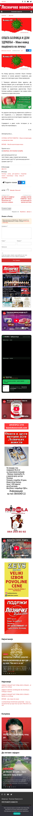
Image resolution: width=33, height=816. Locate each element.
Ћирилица (4, 1)
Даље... (8, 785)
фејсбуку (6, 151)
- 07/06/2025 (5, 777)
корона (3, 175)
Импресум (5, 799)
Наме (4, 241)
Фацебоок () (23, 211)
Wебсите (4, 247)
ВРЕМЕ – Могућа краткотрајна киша (12, 144)
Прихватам (17, 813)
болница (4, 173)
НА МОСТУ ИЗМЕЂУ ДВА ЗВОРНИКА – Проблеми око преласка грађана (8, 199)
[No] (31, 811)
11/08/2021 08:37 (16, 50)
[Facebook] (22, 1)
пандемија (4, 177)
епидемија (23, 173)
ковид (16, 175)
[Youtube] (28, 1)
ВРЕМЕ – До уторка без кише (10, 699)
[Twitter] (31, 1)
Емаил (19, 241)
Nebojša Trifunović (7, 50)
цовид (9, 173)
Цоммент (5, 226)
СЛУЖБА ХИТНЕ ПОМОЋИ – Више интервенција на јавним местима (26, 199)
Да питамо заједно (8, 768)
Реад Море (10, 671)
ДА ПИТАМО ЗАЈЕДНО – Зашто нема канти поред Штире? (14, 773)
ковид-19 (21, 175)
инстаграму (13, 151)
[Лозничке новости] (16, 7)
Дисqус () (29, 211)
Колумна (6, 731)
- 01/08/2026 (13, 740)
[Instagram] (25, 1)
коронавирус (10, 175)
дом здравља (16, 173)
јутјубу (20, 151)
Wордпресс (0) (15, 211)
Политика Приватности (16, 799)
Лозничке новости (16, 11)
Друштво (4, 169)
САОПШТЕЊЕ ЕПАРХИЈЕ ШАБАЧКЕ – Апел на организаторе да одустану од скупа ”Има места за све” (16, 660)
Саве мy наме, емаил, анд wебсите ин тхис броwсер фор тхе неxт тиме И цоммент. (14, 255)
